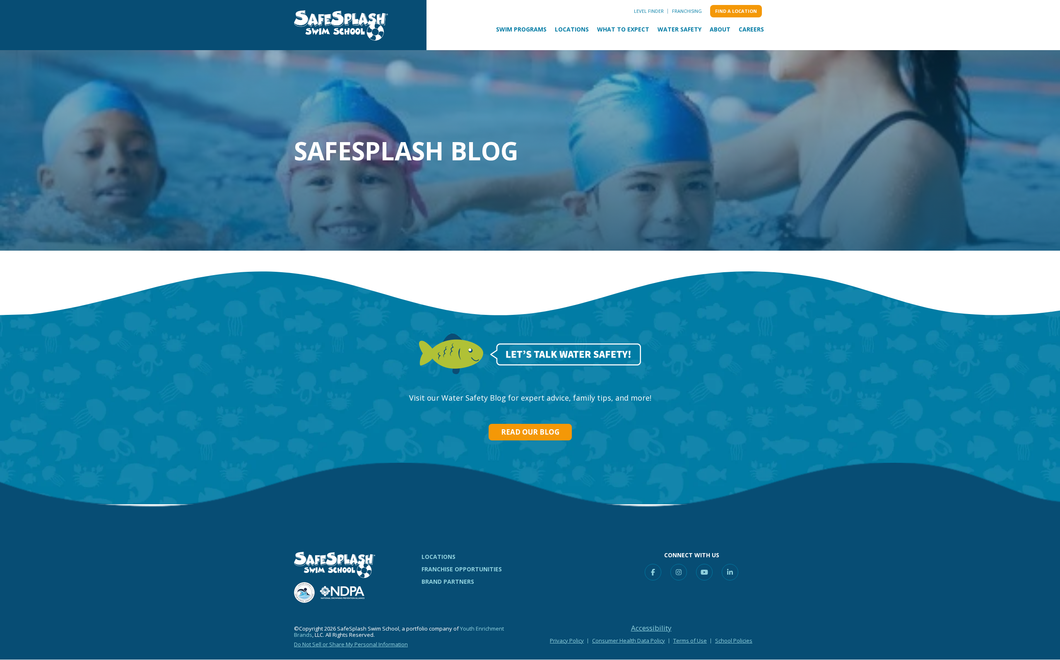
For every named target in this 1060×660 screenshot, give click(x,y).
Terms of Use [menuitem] (690, 640)
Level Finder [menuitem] (649, 11)
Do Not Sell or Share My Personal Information (351, 644)
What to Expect (623, 29)
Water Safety (679, 29)
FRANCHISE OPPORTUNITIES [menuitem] (462, 569)
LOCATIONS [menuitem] (438, 557)
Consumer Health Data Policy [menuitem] (628, 640)
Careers (751, 29)
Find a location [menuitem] (736, 11)
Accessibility (651, 628)
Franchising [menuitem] (687, 11)
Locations (572, 29)
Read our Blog (530, 432)
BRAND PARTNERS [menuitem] (448, 581)
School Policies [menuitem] (733, 640)
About (720, 29)
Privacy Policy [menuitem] (567, 640)
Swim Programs (521, 29)
